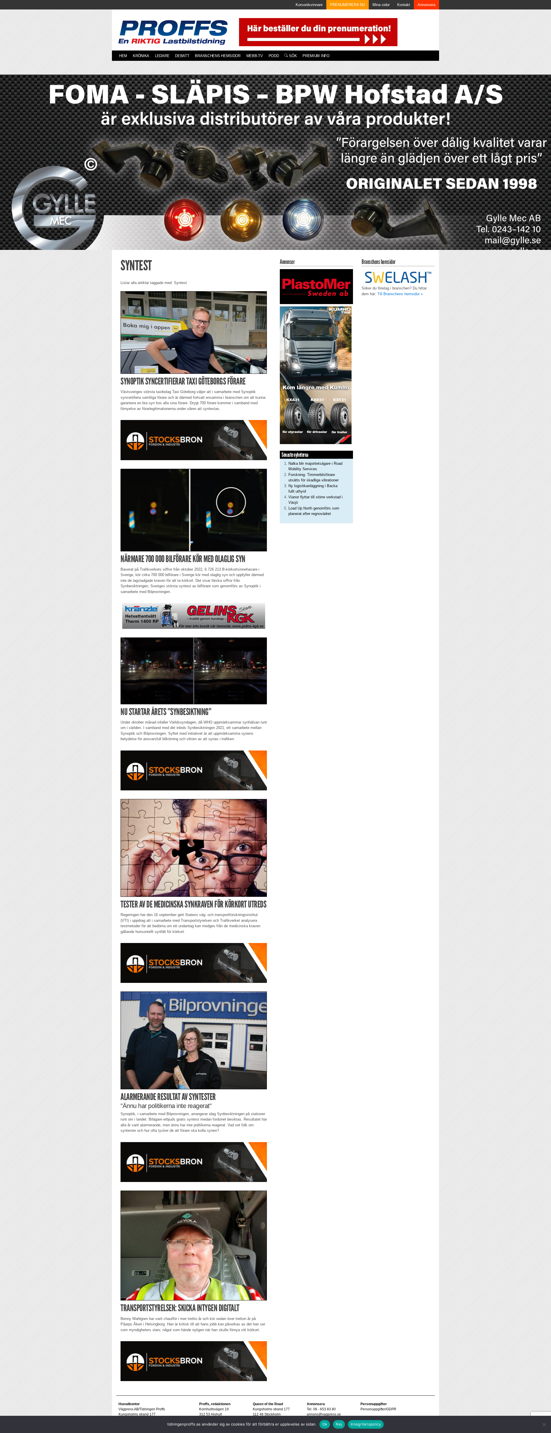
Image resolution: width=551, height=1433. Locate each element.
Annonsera (426, 5)
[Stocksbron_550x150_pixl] (194, 440)
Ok (324, 1424)
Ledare (162, 56)
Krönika (141, 56)
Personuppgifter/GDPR (378, 1409)
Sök (292, 56)
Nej (339, 1424)
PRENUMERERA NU (347, 5)
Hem (123, 56)
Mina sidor (381, 5)
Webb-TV (254, 56)
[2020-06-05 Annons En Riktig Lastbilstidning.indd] (193, 616)
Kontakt (403, 5)
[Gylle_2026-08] (275, 169)
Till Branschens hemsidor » (400, 294)
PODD (274, 56)
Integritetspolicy (366, 1424)
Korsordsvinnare (309, 5)
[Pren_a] (316, 32)
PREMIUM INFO (315, 56)
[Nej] (544, 1424)
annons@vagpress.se (324, 1414)
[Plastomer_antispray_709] (316, 286)
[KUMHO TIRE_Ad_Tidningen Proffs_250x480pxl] (316, 375)
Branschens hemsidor (217, 56)
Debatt (182, 56)
